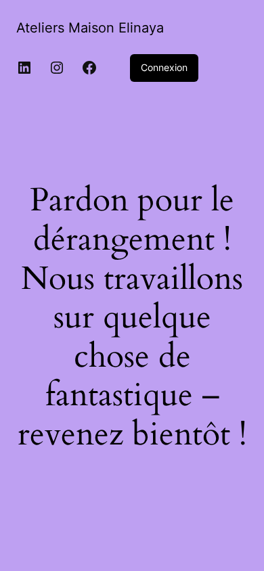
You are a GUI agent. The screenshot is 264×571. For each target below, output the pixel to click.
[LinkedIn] (24, 68)
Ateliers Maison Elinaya (90, 28)
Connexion (164, 67)
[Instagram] (57, 68)
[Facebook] (89, 68)
